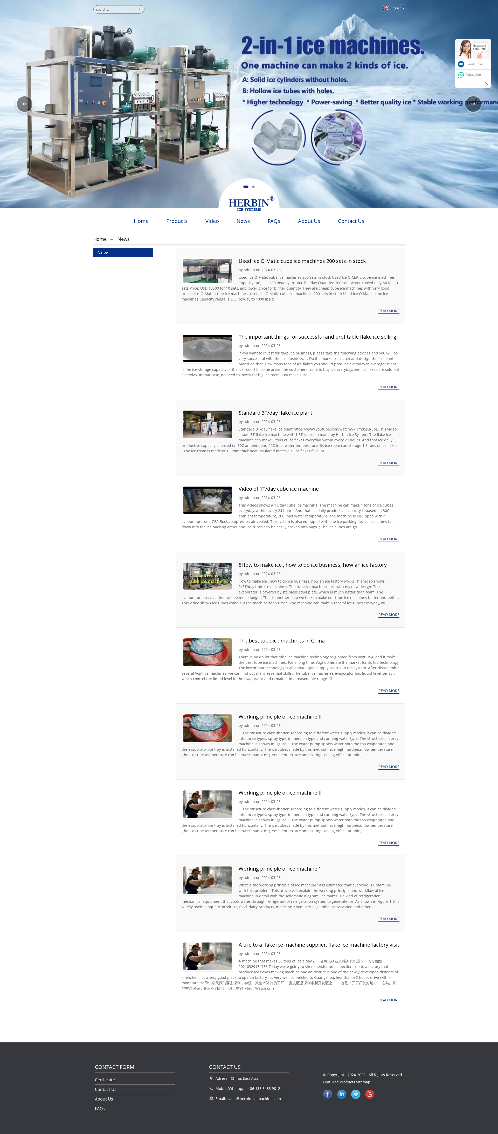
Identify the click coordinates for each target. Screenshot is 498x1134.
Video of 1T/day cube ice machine (279, 488)
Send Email (474, 64)
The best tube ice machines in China (282, 640)
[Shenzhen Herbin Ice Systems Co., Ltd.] (249, 205)
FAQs (274, 220)
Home (141, 220)
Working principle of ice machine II (280, 716)
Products (177, 220)
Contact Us (351, 220)
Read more (388, 310)
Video (212, 220)
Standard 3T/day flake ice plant (275, 412)
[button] (246, 187)
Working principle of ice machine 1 (280, 868)
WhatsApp (473, 75)
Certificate (105, 1080)
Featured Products (339, 1082)
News (243, 220)
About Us (309, 220)
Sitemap (363, 1082)
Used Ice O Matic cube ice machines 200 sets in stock (302, 260)
